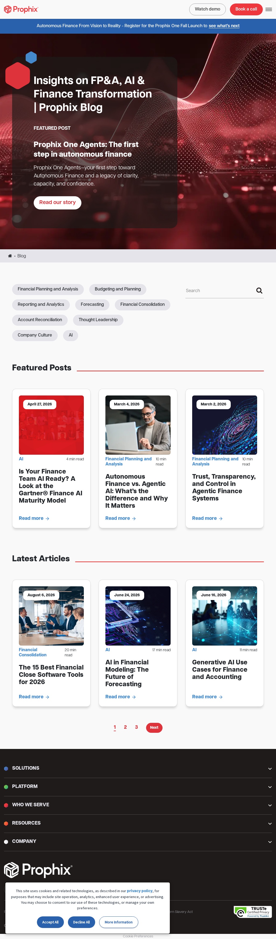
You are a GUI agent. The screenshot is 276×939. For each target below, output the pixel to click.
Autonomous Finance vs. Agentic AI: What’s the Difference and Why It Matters (136, 491)
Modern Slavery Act (177, 912)
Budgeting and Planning (118, 289)
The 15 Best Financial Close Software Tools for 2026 (51, 675)
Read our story (57, 202)
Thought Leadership (98, 320)
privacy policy (140, 891)
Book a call (246, 9)
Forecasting (92, 305)
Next (154, 728)
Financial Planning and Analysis (48, 289)
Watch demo (207, 9)
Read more (31, 518)
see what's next (224, 26)
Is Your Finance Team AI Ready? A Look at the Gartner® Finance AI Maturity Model (50, 486)
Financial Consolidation (142, 305)
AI (71, 335)
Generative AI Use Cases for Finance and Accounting (219, 670)
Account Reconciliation (40, 320)
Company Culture (35, 335)
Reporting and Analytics (41, 305)
